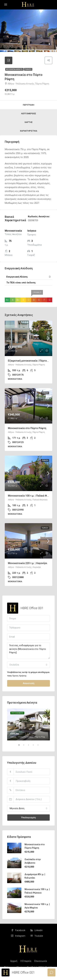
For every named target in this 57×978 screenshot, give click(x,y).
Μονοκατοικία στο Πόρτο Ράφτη (27, 428)
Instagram (20, 936)
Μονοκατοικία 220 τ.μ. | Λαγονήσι (27, 563)
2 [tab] (25, 746)
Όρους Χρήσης (19, 675)
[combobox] (28, 664)
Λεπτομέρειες (28, 113)
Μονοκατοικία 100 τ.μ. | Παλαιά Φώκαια (31, 495)
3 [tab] (30, 746)
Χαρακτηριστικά (28, 131)
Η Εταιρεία (25, 961)
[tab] (8, 60)
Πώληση (28, 69)
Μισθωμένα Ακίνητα (14, 69)
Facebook (20, 930)
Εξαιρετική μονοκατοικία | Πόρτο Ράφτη (31, 360)
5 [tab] (39, 746)
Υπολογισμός (28, 817)
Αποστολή (28, 683)
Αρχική (13, 961)
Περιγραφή (28, 105)
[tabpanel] (28, 724)
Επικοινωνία (40, 961)
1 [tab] (20, 746)
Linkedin (38, 930)
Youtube (38, 936)
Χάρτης (29, 122)
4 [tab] (34, 746)
